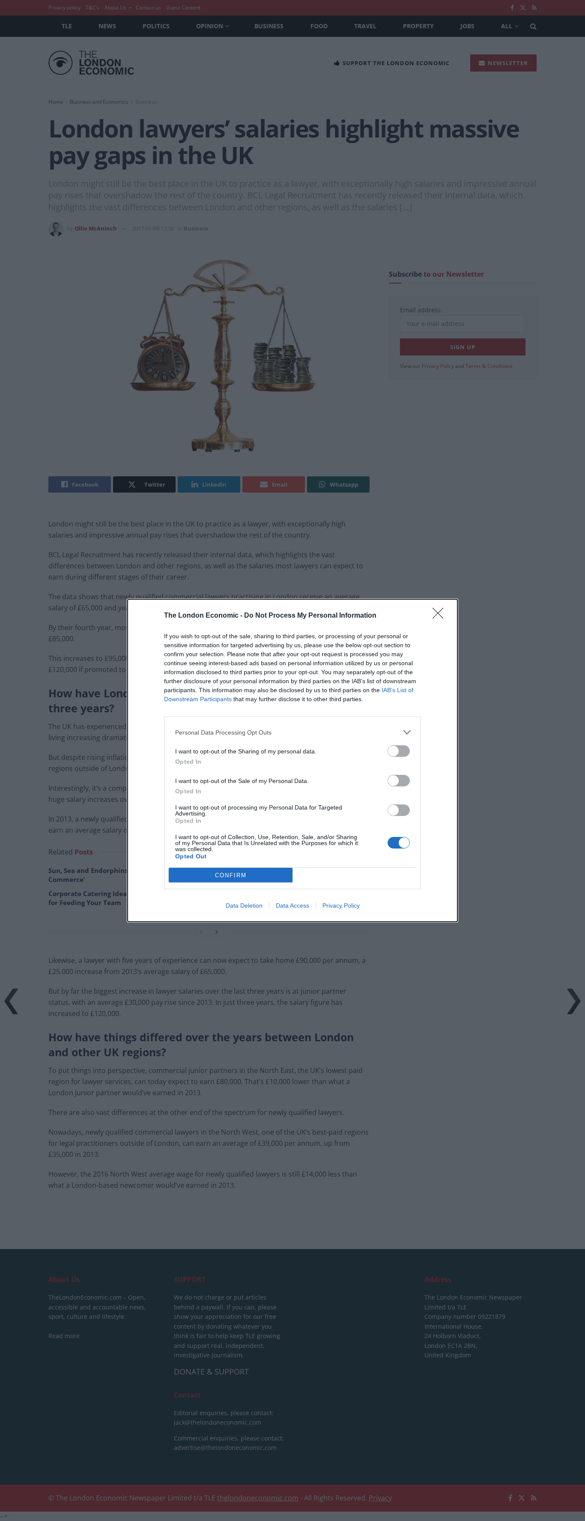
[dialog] (292, 760)
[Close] (441, 616)
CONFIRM (231, 875)
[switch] (399, 751)
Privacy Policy (341, 905)
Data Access (292, 905)
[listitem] (292, 732)
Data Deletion (244, 905)
